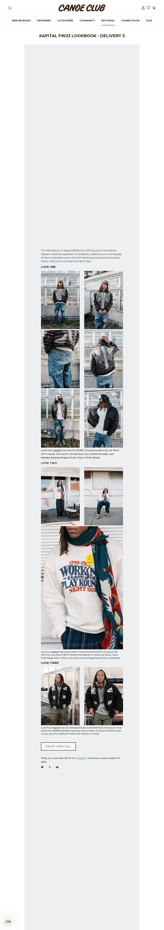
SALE (149, 20)
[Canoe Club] (82, 8)
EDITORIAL (108, 20)
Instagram (81, 758)
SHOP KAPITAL (58, 746)
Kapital (57, 450)
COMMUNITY (87, 20)
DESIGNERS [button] (44, 20)
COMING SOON (130, 20)
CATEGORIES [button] (65, 20)
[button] (143, 8)
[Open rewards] (8, 922)
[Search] (10, 8)
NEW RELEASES (21, 20)
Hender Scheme (50, 457)
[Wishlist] (148, 8)
